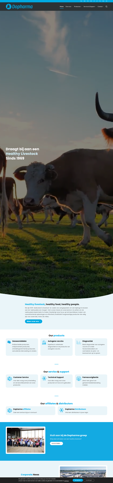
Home (62, 6)
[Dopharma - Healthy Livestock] (19, 6)
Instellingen (89, 480)
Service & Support (89, 6)
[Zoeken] (106, 6)
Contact (100, 6)
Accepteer (78, 480)
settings (66, 481)
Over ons (68, 6)
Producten (77, 6)
